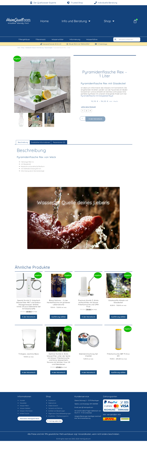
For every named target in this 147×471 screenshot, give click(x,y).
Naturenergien (48, 47)
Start (19, 47)
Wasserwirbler (58, 39)
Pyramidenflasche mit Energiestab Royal (97, 96)
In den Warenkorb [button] (28, 317)
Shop (107, 21)
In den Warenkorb (95, 119)
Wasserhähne (91, 39)
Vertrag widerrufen (55, 421)
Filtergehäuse (24, 39)
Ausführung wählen (58, 317)
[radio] (82, 110)
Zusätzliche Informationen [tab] (40, 142)
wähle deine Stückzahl (88, 107)
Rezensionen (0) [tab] (59, 142)
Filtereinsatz (41, 39)
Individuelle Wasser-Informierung (34, 47)
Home (44, 21)
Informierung (75, 39)
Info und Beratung (74, 21)
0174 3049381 (94, 404)
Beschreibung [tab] (23, 142)
